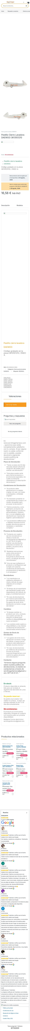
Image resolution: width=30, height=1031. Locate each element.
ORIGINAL (21, 371)
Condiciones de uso (8, 1010)
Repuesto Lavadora (13, 11)
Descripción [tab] (5, 205)
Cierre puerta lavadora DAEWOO (8, 131)
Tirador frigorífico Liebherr (20, 744)
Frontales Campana (6, 763)
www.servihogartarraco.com (15, 443)
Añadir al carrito (12, 756)
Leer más (3, 1002)
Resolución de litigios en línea (10, 1013)
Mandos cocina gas (6, 743)
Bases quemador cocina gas (7, 781)
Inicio (2, 11)
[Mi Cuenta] (24, 2)
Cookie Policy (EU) (8, 1018)
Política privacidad (8, 1008)
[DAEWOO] (7, 147)
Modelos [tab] (20, 205)
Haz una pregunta (15, 423)
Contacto (5, 1016)
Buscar (26, 6)
